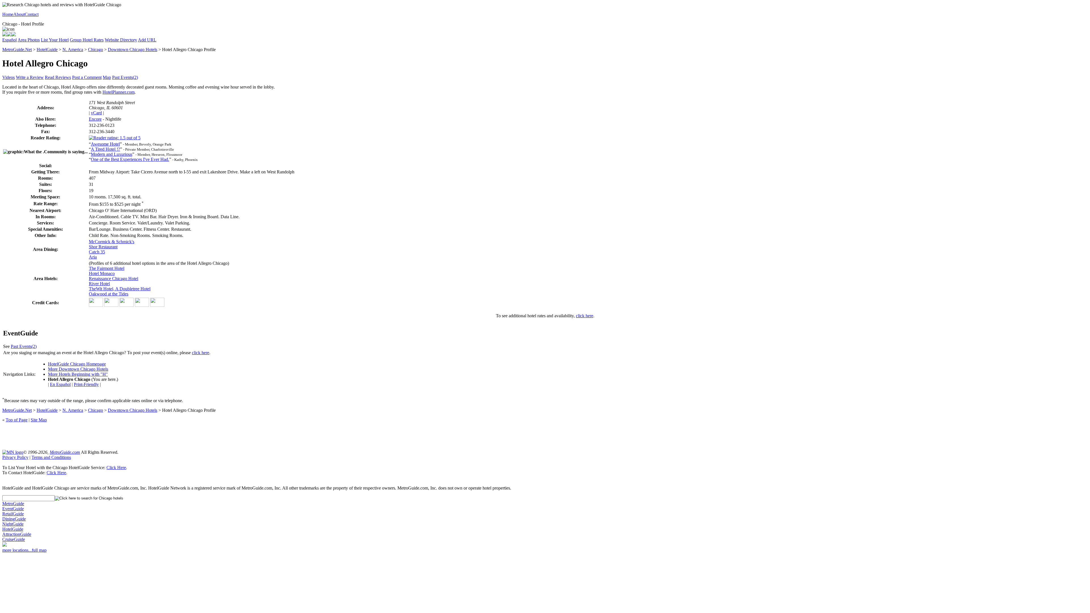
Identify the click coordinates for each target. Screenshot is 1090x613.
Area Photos (29, 39)
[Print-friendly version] (4, 34)
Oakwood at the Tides (108, 293)
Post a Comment (87, 77)
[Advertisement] (545, 435)
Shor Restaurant (103, 246)
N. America (72, 49)
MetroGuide (13, 503)
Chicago (95, 49)
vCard (96, 112)
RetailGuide (13, 513)
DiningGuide (14, 519)
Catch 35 (97, 251)
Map (107, 77)
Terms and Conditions (51, 457)
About (19, 14)
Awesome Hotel (105, 144)
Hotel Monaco (102, 273)
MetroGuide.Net (17, 49)
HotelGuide (47, 49)
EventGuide (13, 508)
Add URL (147, 39)
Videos (8, 77)
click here (584, 315)
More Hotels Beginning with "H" (78, 374)
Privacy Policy (15, 457)
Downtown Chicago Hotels (132, 49)
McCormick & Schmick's (111, 241)
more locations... (17, 550)
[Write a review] (13, 34)
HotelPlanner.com (118, 92)
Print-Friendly (86, 384)
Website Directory (121, 39)
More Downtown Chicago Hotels (78, 369)
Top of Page (17, 419)
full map (39, 550)
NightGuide (13, 524)
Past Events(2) (125, 77)
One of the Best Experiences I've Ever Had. (130, 159)
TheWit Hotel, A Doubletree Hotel (119, 288)
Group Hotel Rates (87, 39)
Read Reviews (58, 77)
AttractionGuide (16, 534)
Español (9, 39)
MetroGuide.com (65, 452)
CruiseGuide (13, 539)
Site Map (39, 419)
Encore (95, 119)
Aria (93, 257)
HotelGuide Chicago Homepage (77, 364)
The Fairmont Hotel (106, 268)
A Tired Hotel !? (105, 149)
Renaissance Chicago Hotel (113, 278)
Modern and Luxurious (111, 154)
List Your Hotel (55, 39)
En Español (60, 384)
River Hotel (99, 283)
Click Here (116, 467)
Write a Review (30, 77)
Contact (32, 14)
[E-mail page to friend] (9, 34)
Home (7, 14)
